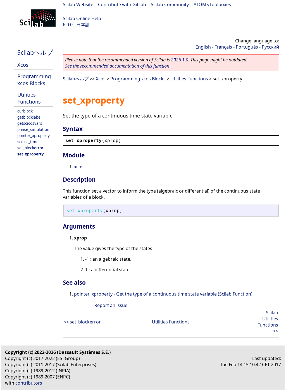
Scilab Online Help (82, 18)
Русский (270, 47)
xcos (79, 167)
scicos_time (28, 141)
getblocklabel (29, 117)
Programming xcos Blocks (34, 80)
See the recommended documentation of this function (117, 66)
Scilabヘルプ (35, 52)
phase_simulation (33, 129)
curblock (25, 111)
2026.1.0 (179, 60)
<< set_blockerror (82, 322)
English (203, 47)
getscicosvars (29, 123)
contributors (28, 383)
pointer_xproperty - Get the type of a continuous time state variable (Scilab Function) (163, 294)
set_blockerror (30, 147)
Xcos (22, 64)
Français (223, 47)
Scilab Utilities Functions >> (268, 322)
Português (247, 47)
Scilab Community (170, 4)
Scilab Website (78, 4)
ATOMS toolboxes (212, 4)
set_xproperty (30, 154)
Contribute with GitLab (122, 4)
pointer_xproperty (33, 135)
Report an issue (110, 305)
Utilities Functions (29, 98)
